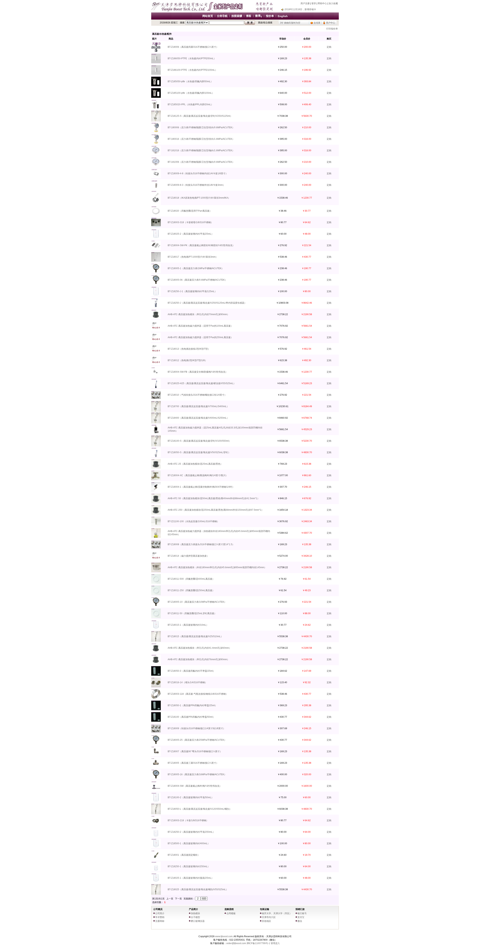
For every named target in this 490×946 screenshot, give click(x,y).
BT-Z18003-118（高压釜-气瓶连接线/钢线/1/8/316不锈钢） (198, 694)
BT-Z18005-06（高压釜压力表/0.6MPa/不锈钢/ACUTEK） (197, 280)
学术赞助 (159, 917)
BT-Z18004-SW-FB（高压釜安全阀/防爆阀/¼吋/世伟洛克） (198, 372)
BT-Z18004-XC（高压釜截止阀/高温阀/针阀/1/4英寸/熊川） (198, 475)
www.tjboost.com (224, 936)
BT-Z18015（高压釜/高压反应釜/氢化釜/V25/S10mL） (195, 636)
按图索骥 (236, 15)
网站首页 (207, 15)
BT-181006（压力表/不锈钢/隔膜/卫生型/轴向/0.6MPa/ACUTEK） (201, 162)
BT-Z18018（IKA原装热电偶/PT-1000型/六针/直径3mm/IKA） (199, 197)
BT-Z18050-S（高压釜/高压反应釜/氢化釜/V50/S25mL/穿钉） (199, 452)
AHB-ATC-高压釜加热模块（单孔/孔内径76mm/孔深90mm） (198, 659)
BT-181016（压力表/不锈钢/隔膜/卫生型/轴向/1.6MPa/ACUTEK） (201, 150)
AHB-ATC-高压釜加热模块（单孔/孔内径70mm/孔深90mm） (198, 314)
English (283, 16)
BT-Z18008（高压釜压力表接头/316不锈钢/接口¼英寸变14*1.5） (201, 544)
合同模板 (231, 913)
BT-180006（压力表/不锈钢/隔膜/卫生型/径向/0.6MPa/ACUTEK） (201, 127)
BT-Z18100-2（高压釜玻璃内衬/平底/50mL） (191, 797)
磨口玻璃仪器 (198, 921)
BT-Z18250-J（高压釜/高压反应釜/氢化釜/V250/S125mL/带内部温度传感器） (207, 303)
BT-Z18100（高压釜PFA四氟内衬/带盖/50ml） (191, 717)
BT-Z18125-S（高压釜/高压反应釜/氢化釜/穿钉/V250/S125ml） (200, 116)
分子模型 (195, 917)
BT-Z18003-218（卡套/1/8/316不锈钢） (188, 820)
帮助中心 (322, 3)
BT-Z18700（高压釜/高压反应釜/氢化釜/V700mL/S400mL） (198, 406)
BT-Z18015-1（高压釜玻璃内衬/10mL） (188, 625)
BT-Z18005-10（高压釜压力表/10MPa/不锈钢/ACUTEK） (197, 602)
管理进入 (275, 943)
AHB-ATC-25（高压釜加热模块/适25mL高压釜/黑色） (195, 464)
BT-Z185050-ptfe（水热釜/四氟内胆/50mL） (190, 81)
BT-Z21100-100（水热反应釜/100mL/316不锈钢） (193, 521)
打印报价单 (332, 28)
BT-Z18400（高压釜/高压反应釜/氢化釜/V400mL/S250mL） (198, 418)
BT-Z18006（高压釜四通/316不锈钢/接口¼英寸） (193, 47)
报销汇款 (300, 909)
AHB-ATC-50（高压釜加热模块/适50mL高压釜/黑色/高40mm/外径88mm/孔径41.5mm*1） (214, 498)
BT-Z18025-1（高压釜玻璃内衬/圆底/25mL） (191, 878)
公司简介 (159, 913)
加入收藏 (333, 3)
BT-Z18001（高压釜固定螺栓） (184, 855)
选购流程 (229, 909)
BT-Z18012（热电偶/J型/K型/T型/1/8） (187, 360)
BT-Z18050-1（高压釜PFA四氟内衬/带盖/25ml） (192, 705)
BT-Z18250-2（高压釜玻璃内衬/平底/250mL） (191, 832)
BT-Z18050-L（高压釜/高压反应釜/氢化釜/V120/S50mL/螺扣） (200, 809)
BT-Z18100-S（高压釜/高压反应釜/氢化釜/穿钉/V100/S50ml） (199, 441)
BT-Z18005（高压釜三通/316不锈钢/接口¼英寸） (193, 763)
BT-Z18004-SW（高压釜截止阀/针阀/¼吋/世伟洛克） (195, 786)
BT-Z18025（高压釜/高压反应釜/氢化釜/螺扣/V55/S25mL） (198, 889)
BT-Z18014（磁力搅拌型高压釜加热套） (188, 556)
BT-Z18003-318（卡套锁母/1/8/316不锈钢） (190, 222)
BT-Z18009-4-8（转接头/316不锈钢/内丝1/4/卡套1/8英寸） (198, 173)
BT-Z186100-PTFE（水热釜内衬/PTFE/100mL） (192, 70)
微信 (299, 921)
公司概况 (158, 909)
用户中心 (330, 22)
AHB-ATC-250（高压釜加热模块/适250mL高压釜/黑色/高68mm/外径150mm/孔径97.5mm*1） (216, 510)
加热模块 (195, 913)
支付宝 (300, 917)
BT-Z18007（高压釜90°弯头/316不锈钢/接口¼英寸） (195, 751)
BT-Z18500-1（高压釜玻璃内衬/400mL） (189, 843)
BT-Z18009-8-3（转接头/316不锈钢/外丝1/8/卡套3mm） (196, 185)
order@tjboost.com (236, 943)
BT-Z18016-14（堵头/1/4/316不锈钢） (187, 682)
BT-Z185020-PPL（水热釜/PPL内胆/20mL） (190, 104)
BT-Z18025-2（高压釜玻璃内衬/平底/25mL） (191, 234)
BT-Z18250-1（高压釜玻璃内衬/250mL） (189, 866)
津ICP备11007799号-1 (258, 943)
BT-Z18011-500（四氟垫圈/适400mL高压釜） (191, 579)
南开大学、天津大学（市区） (277, 913)
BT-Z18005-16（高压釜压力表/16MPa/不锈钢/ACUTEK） (197, 774)
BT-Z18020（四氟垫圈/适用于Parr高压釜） (190, 211)
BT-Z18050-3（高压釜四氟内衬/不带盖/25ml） (191, 671)
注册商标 (159, 921)
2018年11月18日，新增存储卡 (300, 9)
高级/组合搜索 (265, 22)
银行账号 (302, 913)
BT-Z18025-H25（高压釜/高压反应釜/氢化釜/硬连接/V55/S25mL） (202, 383)
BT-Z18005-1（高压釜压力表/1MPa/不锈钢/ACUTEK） (196, 268)
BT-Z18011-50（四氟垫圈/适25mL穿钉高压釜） (192, 613)
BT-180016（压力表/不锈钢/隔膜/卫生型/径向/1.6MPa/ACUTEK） (201, 139)
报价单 (270, 15)
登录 (313, 3)
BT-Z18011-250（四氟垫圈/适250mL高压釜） (191, 590)
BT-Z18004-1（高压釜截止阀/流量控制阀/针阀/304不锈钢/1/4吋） (201, 487)
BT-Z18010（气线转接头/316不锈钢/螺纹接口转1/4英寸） (197, 395)
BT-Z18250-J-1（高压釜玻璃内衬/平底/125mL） (192, 291)
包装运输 (264, 909)
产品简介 (193, 909)
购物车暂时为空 (292, 22)
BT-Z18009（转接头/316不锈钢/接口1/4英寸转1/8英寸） (196, 728)
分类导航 (222, 15)
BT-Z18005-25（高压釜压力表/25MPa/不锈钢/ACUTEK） (197, 740)
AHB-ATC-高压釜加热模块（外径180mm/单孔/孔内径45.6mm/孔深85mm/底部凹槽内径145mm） (217, 567)
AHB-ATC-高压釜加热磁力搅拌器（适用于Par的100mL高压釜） (200, 326)
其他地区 (266, 921)
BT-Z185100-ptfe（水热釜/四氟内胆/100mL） (191, 93)
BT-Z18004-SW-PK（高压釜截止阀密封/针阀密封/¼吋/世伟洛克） (201, 245)
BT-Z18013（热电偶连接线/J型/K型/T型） (189, 349)
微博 (258, 15)
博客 (248, 15)
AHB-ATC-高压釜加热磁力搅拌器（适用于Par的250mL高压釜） (200, 337)
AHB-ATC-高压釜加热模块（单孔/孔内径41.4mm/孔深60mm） (199, 648)
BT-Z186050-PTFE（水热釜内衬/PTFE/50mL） (192, 58)
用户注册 (305, 3)
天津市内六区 (269, 917)
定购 (329, 47)
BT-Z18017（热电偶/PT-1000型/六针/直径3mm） (193, 257)
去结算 (317, 22)
